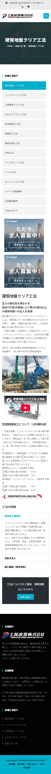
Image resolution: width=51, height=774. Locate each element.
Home (9, 46)
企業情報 (11, 764)
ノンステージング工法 (15, 95)
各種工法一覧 (20, 46)
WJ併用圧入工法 (13, 124)
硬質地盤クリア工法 (14, 85)
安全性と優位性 (12, 516)
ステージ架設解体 (13, 191)
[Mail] (28, 6)
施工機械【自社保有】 (16, 566)
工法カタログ (11, 210)
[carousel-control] (5, 374)
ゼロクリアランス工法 (15, 114)
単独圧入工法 (11, 133)
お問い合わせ (25, 597)
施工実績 (21, 764)
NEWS (42, 764)
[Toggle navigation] (46, 16)
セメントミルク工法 (14, 181)
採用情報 (26, 768)
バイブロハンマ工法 (14, 162)
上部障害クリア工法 (14, 104)
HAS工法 (9, 152)
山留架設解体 (11, 201)
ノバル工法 (10, 172)
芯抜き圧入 (10, 558)
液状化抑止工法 (12, 143)
